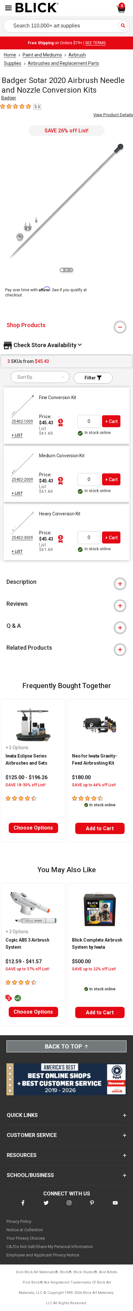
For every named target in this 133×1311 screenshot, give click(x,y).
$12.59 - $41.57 (23, 961)
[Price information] (60, 423)
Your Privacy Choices (25, 1238)
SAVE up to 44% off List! (94, 785)
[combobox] (40, 377)
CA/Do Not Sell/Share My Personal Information (49, 1246)
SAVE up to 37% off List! (27, 969)
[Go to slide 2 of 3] (66, 270)
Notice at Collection (24, 1229)
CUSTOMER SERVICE (32, 1135)
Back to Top (63, 1046)
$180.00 (81, 777)
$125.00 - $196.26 (26, 777)
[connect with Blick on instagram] (69, 1207)
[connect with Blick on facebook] (22, 1207)
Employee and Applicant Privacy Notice (42, 1255)
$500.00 (81, 961)
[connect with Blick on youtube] (115, 1207)
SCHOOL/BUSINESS (30, 1175)
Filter (91, 377)
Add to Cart (100, 828)
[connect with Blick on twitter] (46, 1207)
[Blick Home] (37, 8)
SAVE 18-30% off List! (25, 785)
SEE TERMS (95, 43)
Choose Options (33, 828)
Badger (8, 97)
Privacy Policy (18, 1221)
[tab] (66, 325)
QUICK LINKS (22, 1115)
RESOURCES (21, 1155)
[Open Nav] (8, 7)
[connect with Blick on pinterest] (92, 1207)
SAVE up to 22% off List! (94, 969)
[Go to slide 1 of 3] (62, 270)
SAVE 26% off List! (66, 131)
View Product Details (113, 114)
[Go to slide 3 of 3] (71, 270)
